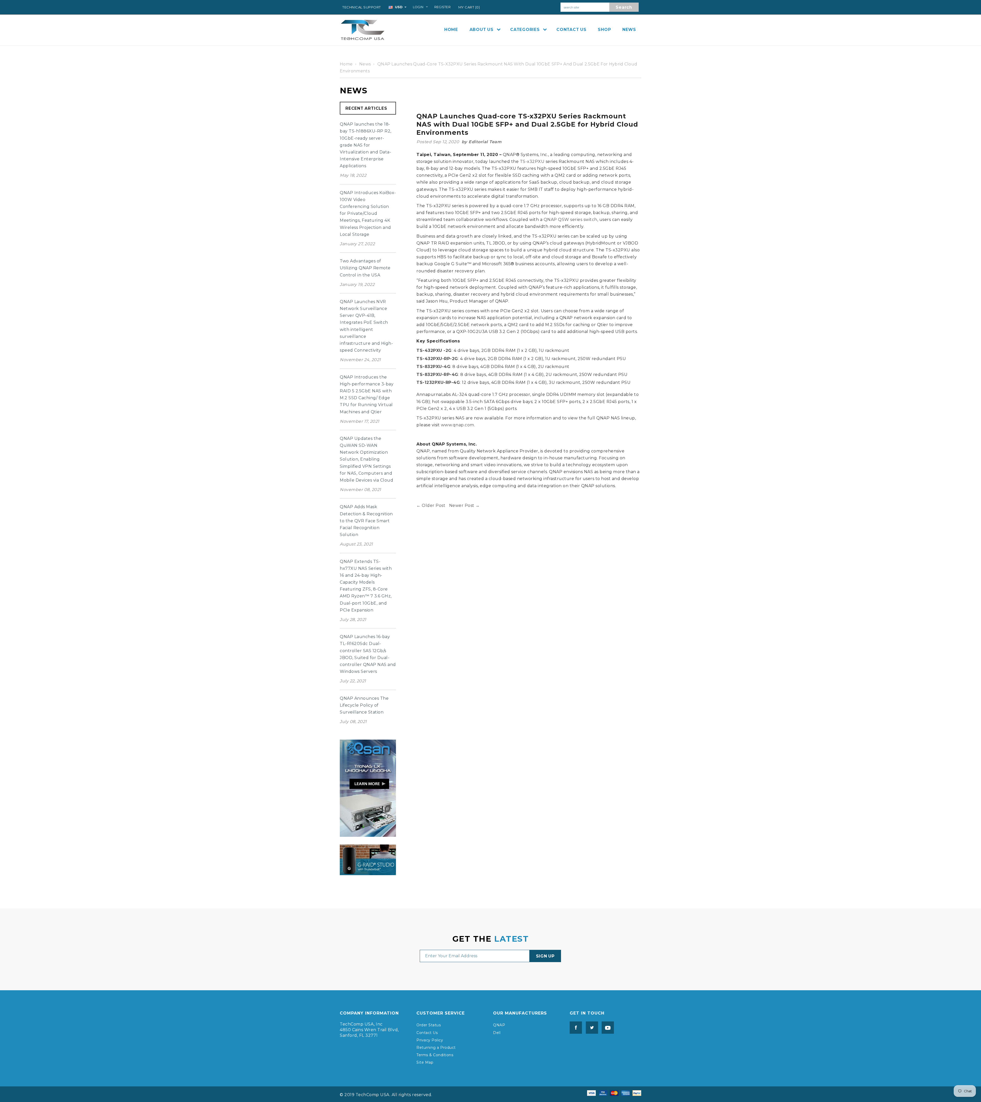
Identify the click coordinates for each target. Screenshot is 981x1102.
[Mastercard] (614, 1093)
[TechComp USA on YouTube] (606, 1027)
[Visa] (591, 1093)
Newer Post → (464, 505)
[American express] (625, 1093)
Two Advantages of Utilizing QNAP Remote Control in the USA (365, 268)
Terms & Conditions (434, 1055)
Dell (496, 1032)
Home (346, 64)
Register (442, 7)
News (365, 64)
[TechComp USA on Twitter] (590, 1027)
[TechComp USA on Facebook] (576, 1027)
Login (418, 7)
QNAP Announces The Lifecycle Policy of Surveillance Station (364, 705)
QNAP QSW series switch (570, 219)
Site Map (424, 1062)
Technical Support (361, 7)
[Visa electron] (603, 1093)
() (469, 7)
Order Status (428, 1025)
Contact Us (427, 1032)
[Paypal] (637, 1093)
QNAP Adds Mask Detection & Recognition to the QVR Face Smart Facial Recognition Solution (366, 520)
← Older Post (430, 505)
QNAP (499, 1025)
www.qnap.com (457, 424)
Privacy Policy (429, 1040)
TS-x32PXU (532, 161)
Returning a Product (436, 1047)
